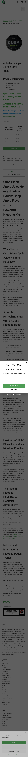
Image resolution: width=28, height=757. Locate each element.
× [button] (26, 362)
